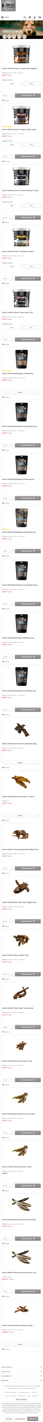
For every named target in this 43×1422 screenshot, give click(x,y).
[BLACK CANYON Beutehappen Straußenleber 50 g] (21, 412)
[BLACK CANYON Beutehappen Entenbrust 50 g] (21, 465)
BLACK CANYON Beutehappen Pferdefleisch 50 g (19, 532)
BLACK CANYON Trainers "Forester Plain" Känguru (19, 68)
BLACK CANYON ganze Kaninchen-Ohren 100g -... (19, 1114)
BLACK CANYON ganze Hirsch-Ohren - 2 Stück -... (19, 796)
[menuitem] (5, 17)
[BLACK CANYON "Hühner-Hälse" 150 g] (21, 941)
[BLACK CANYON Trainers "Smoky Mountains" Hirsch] (21, 176)
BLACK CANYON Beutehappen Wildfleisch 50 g (18, 638)
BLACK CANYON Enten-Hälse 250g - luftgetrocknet (19, 902)
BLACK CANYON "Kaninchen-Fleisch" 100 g (17, 1061)
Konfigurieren (32, 1419)
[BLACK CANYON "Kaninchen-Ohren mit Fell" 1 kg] (21, 1258)
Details (20, 392)
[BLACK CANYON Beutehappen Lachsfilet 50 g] (21, 359)
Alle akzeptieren (20, 1419)
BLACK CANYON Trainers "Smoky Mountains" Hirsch (20, 190)
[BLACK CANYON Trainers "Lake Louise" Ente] (21, 298)
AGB (28, 1396)
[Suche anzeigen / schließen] (25, 17)
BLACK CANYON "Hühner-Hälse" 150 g (15, 955)
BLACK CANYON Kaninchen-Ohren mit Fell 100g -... (19, 1220)
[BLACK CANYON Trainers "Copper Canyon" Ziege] (21, 115)
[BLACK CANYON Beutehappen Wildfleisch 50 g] (21, 623)
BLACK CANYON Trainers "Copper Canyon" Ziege (19, 129)
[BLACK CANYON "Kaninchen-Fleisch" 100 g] (21, 1046)
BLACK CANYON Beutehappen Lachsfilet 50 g (17, 373)
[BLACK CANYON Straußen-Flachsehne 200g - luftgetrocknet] (21, 1311)
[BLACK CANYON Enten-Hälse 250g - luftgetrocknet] (21, 888)
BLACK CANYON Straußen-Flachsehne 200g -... (18, 1325)
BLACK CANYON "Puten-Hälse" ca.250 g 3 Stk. (18, 1008)
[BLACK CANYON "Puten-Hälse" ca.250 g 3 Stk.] (21, 993)
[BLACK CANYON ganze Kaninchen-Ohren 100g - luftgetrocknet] (21, 1099)
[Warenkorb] (40, 17)
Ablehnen (9, 1419)
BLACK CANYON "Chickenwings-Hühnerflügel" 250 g (20, 849)
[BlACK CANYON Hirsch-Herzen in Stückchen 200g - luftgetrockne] (21, 729)
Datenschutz (21, 1396)
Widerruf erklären (21, 1399)
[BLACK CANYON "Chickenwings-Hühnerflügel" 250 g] (21, 835)
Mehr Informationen (32, 1413)
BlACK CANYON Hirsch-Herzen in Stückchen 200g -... (20, 744)
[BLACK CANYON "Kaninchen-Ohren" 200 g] (21, 1152)
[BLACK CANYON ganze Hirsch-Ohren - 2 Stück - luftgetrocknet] (21, 782)
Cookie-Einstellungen (11, 1392)
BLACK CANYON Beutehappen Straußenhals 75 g (19, 691)
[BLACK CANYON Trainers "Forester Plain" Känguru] (21, 54)
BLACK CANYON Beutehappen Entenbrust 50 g (18, 479)
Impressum (35, 1396)
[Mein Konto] (35, 17)
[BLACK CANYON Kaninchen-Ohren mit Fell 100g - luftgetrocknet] (21, 1205)
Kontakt (34, 1392)
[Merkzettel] (30, 17)
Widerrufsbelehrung (10, 1396)
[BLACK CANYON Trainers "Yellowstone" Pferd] (21, 237)
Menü (7, 17)
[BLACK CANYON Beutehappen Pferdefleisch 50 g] (21, 517)
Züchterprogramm (24, 1392)
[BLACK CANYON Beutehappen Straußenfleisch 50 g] (21, 570)
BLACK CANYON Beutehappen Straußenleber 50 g (19, 426)
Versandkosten (31, 1386)
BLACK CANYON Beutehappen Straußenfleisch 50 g (19, 585)
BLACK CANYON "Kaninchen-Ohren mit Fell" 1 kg (19, 1272)
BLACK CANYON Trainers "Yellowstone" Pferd (18, 251)
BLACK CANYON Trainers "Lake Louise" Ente (17, 312)
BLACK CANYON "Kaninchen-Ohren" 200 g (16, 1167)
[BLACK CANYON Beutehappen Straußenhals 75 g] (21, 676)
